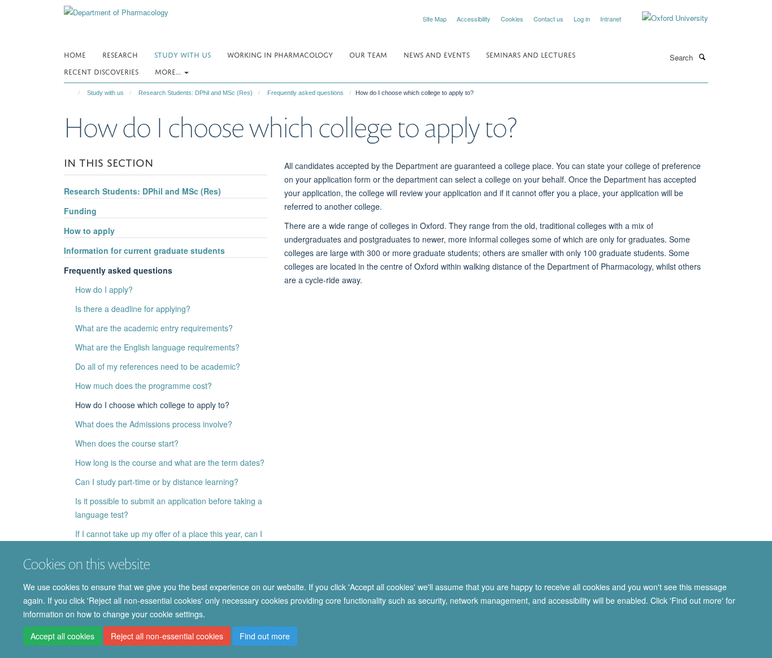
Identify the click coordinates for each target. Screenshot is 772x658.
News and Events (437, 54)
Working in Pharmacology (280, 54)
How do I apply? (104, 289)
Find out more (265, 636)
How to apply (89, 230)
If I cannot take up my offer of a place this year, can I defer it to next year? (168, 540)
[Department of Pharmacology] (116, 8)
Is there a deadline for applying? (132, 308)
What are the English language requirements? (157, 347)
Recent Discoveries (101, 71)
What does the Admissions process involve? (153, 424)
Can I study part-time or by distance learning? (156, 481)
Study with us (182, 54)
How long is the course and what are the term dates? (169, 462)
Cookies (512, 18)
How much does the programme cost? (143, 385)
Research (120, 54)
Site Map (434, 18)
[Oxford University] (666, 18)
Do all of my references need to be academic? (157, 366)
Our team (368, 54)
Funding (80, 211)
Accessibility (474, 18)
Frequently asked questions (305, 92)
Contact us (548, 18)
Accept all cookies (62, 636)
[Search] (702, 56)
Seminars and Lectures (530, 54)
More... (169, 71)
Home (75, 54)
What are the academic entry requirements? (154, 328)
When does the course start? (127, 443)
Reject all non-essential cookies (167, 636)
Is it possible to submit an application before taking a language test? (168, 507)
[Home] (73, 92)
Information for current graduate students (144, 250)
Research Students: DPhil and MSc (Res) (195, 92)
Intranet (610, 18)
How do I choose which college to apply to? (152, 404)
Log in (582, 18)
